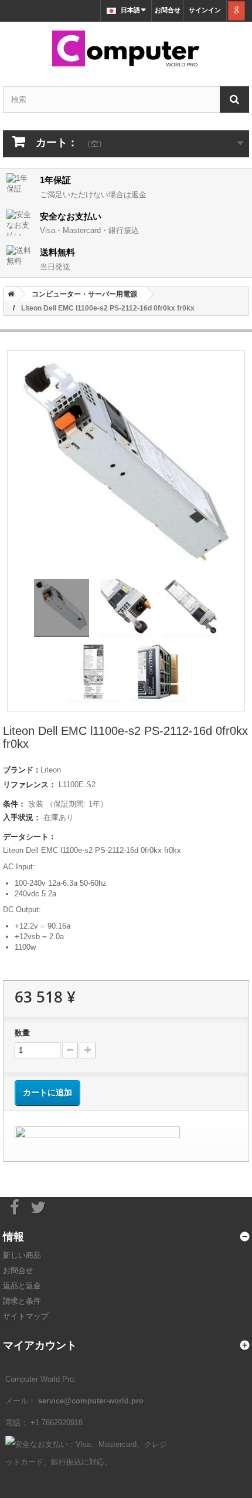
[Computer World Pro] (126, 50)
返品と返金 (22, 1285)
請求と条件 (22, 1301)
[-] (70, 1050)
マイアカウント (40, 1345)
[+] (88, 1050)
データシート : (28, 836)
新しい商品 (22, 1255)
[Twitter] (38, 1206)
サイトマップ (26, 1316)
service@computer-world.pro (91, 1400)
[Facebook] (14, 1206)
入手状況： (22, 817)
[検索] (234, 99)
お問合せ (168, 10)
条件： (14, 803)
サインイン (205, 10)
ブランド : (20, 769)
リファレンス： (29, 784)
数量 (22, 1032)
